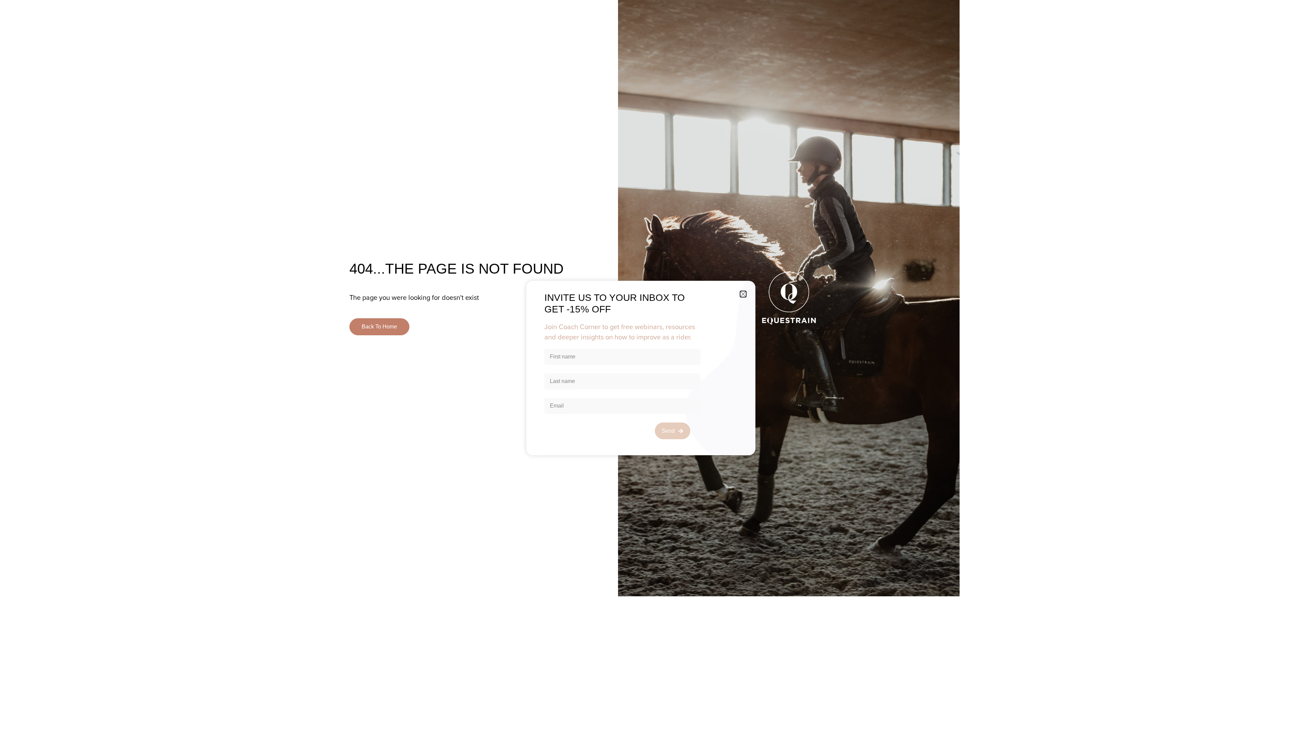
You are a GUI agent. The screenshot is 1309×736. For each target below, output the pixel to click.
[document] (654, 368)
